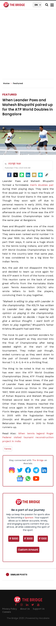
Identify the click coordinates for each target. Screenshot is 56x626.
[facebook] (9, 175)
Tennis (7, 448)
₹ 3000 (28, 538)
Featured (9, 94)
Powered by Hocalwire (37, 618)
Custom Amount (28, 549)
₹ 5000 (13, 538)
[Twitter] (15, 175)
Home (6, 83)
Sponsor (29, 517)
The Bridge (38, 460)
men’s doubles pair (42, 184)
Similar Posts (18, 574)
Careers (6, 611)
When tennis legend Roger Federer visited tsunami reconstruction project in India (28, 437)
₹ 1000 (43, 538)
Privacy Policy (9, 608)
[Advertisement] (28, 47)
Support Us (38, 608)
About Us (25, 608)
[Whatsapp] (21, 175)
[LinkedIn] (28, 175)
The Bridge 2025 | (16, 618)
